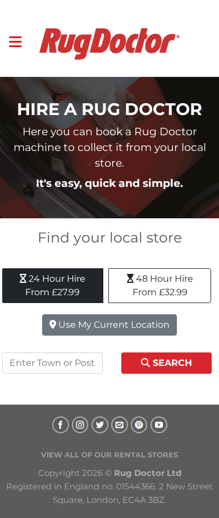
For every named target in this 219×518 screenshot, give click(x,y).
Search (171, 362)
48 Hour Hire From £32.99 (163, 285)
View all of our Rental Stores (109, 454)
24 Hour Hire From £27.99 (55, 285)
